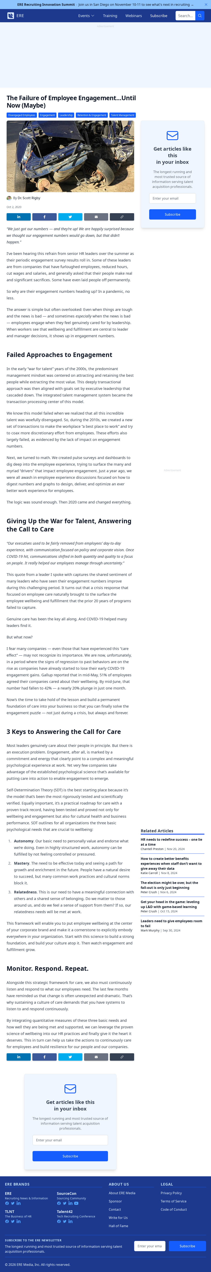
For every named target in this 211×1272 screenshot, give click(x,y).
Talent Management (122, 115)
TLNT (9, 1211)
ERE (8, 1193)
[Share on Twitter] (70, 217)
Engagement (47, 115)
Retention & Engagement (91, 115)
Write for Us (118, 1217)
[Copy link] (122, 217)
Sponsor (115, 1201)
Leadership (66, 115)
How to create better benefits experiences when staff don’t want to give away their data (171, 863)
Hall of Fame (118, 1226)
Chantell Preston (152, 849)
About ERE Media (122, 1193)
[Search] (199, 15)
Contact (115, 1209)
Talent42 (65, 1211)
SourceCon (66, 1193)
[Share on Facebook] (44, 217)
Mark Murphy (150, 930)
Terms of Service (173, 1201)
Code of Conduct (174, 1209)
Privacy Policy (171, 1193)
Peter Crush (149, 892)
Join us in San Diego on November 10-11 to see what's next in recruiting (105, 4)
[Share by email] (96, 217)
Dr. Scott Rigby (29, 198)
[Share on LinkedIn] (19, 217)
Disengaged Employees (21, 115)
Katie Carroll (149, 873)
